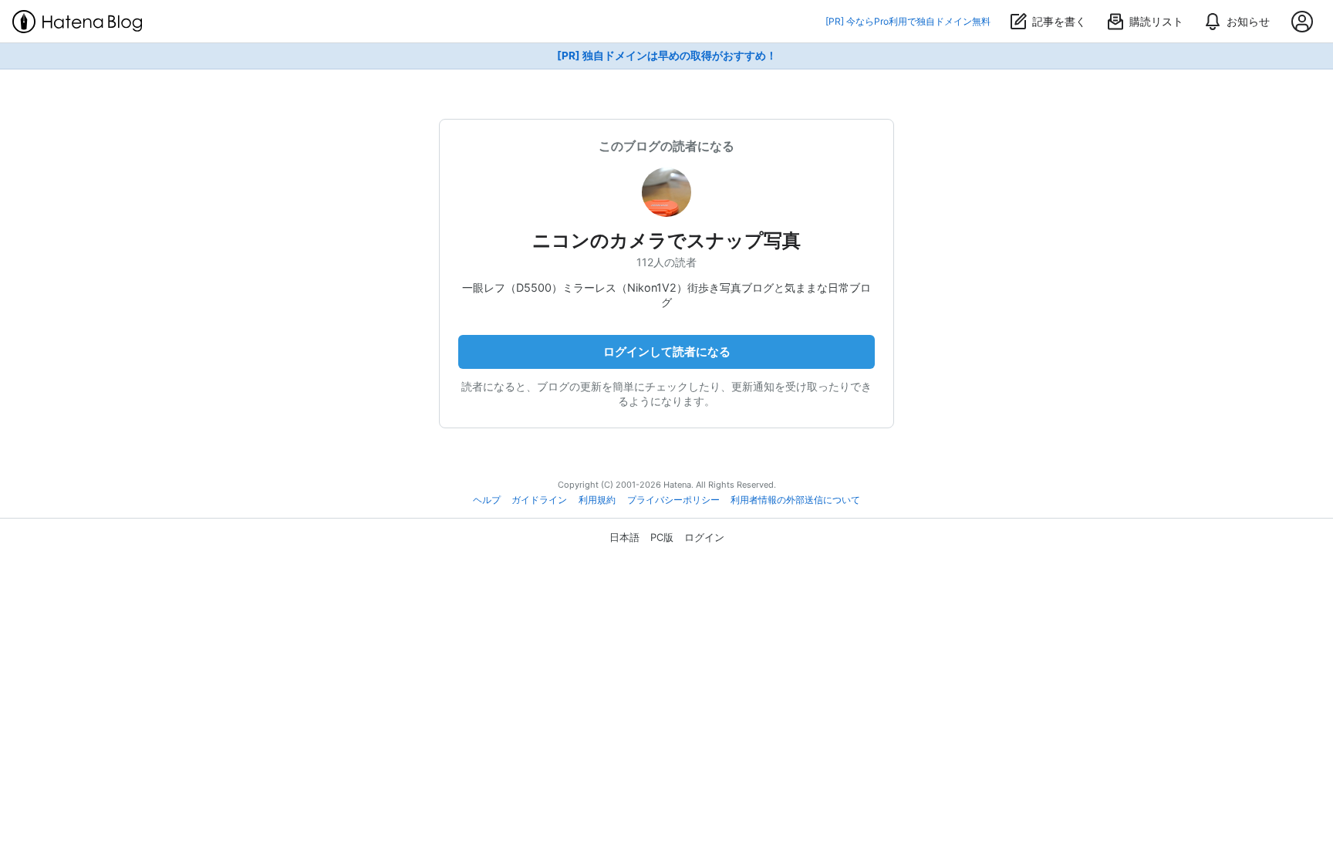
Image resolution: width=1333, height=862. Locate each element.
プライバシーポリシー (673, 500)
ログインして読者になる (667, 351)
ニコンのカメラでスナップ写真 (666, 240)
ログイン (704, 537)
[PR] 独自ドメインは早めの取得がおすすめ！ (667, 55)
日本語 (624, 537)
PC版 (661, 537)
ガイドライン (539, 500)
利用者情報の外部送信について (795, 500)
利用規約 (597, 500)
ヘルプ (487, 500)
